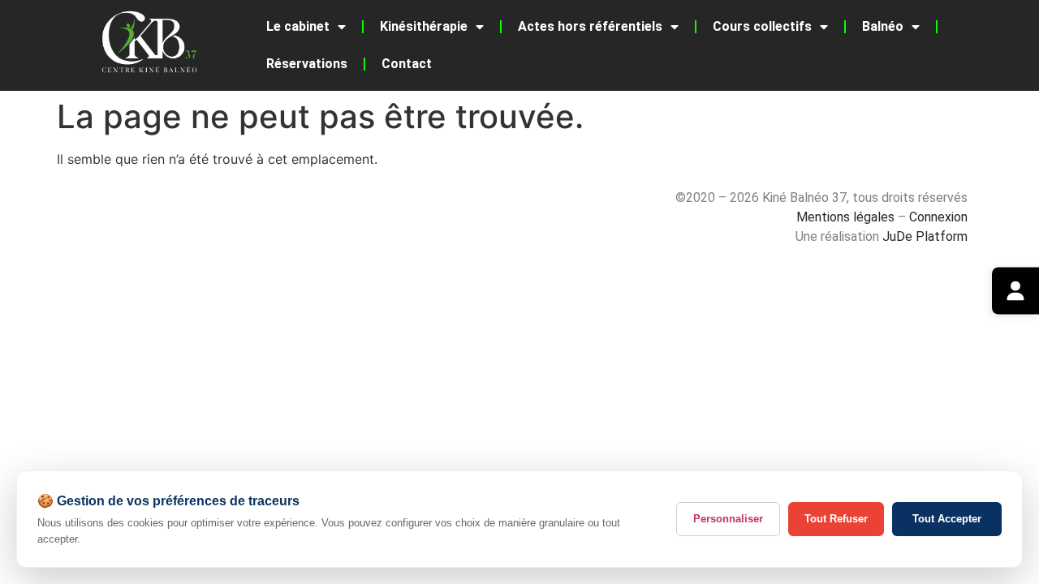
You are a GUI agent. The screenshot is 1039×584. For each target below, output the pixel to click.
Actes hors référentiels (590, 26)
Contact (407, 63)
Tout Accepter (946, 519)
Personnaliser (728, 519)
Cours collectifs (762, 26)
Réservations (306, 63)
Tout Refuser (836, 519)
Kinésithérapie (424, 26)
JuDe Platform (925, 236)
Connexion (938, 217)
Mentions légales (845, 217)
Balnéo (882, 26)
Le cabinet (298, 26)
